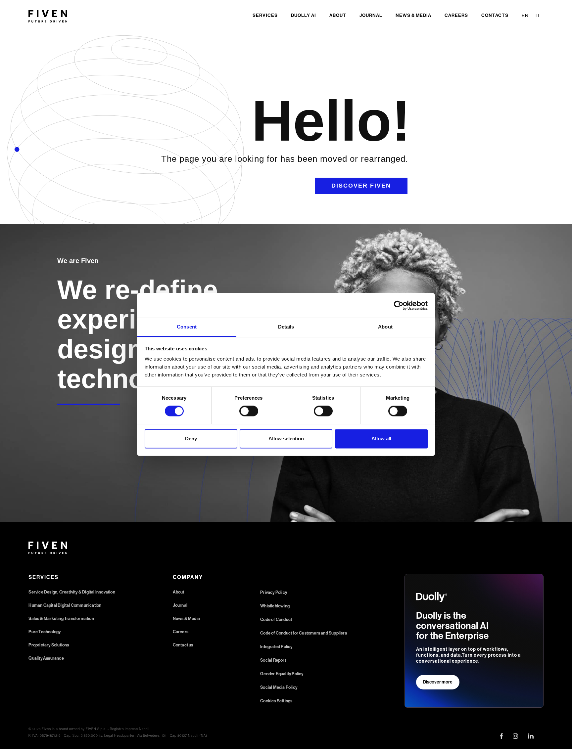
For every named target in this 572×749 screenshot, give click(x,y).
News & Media (413, 15)
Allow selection (286, 438)
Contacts (494, 15)
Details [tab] (286, 327)
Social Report (273, 660)
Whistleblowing (275, 605)
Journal (370, 15)
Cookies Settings (276, 700)
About (337, 15)
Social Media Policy (278, 687)
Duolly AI (303, 15)
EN (525, 15)
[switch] (248, 411)
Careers (456, 15)
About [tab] (385, 327)
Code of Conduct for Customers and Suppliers (303, 633)
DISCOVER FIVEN (361, 185)
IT (538, 15)
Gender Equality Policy (281, 673)
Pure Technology (44, 631)
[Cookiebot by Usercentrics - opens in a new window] (399, 305)
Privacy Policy (273, 592)
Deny (191, 438)
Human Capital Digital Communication (64, 605)
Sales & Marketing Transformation (61, 618)
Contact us (183, 644)
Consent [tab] (187, 327)
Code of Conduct (276, 619)
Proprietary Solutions (48, 644)
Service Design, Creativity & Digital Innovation (71, 592)
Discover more (438, 682)
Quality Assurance (46, 658)
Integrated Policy (276, 646)
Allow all (381, 438)
